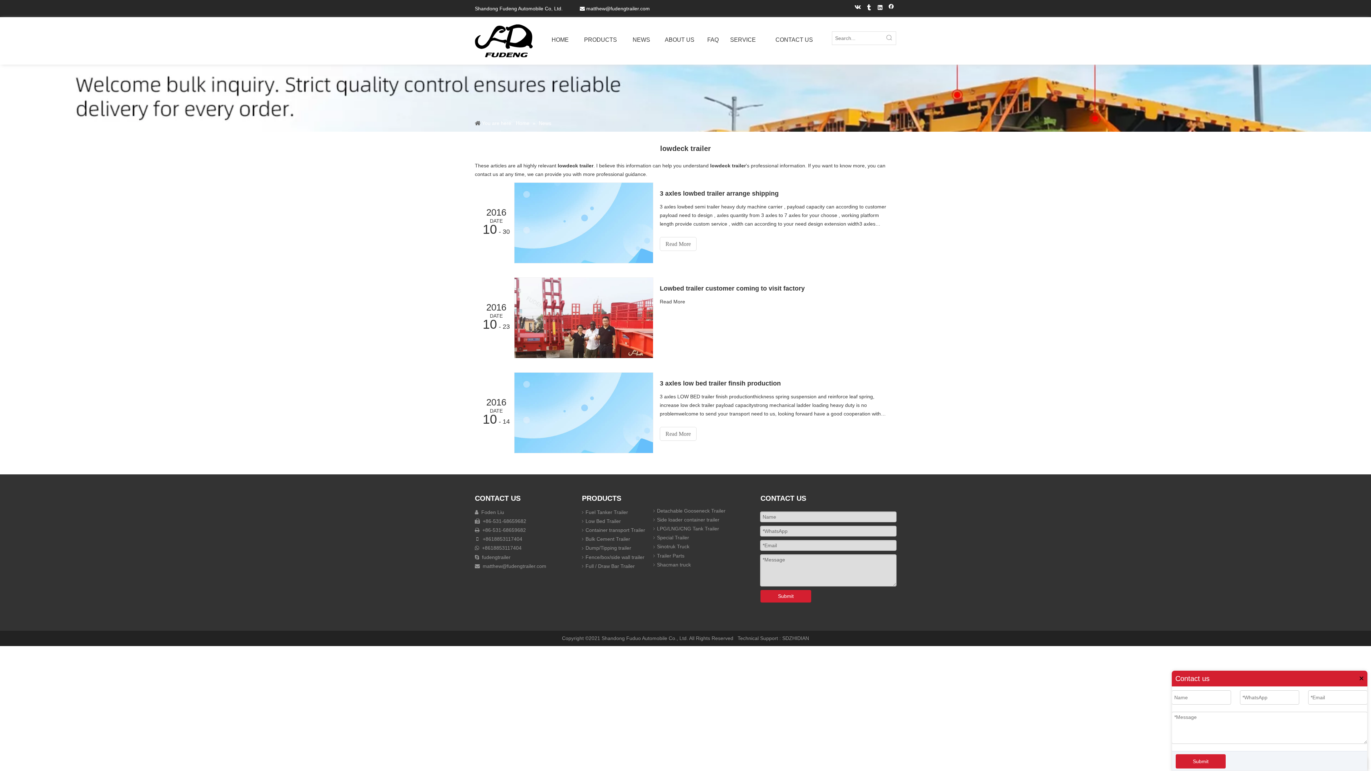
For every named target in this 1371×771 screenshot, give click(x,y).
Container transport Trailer (615, 530)
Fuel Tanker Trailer (607, 512)
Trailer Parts (670, 556)
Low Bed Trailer (603, 521)
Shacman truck (674, 565)
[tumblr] (869, 8)
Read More (678, 244)
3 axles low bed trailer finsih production (720, 383)
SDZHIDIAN (795, 638)
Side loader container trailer (688, 520)
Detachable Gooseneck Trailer (691, 511)
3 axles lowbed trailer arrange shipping (719, 193)
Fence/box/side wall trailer (615, 557)
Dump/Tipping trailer (608, 548)
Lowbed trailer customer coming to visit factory (732, 288)
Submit (1201, 761)
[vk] (858, 8)
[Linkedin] (880, 8)
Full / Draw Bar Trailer (610, 566)
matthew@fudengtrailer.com (618, 8)
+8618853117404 (501, 539)
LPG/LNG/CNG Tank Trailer (688, 528)
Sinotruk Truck (673, 546)
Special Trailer (673, 537)
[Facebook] (891, 8)
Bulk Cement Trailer (608, 539)
